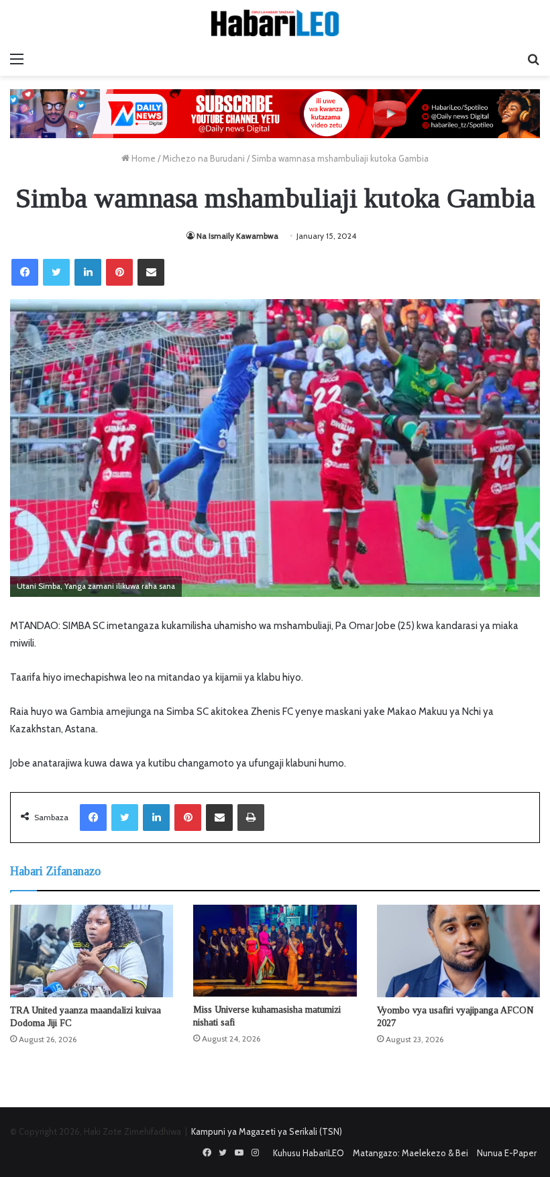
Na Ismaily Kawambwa (237, 236)
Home (142, 158)
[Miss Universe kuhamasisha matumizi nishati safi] (274, 951)
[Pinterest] (119, 272)
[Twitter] (56, 272)
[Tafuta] (533, 59)
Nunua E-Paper (507, 1152)
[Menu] (16, 59)
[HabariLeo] (275, 22)
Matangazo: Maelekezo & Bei (410, 1152)
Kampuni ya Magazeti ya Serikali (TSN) (266, 1131)
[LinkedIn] (87, 272)
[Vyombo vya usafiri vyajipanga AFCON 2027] (458, 951)
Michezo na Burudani (203, 158)
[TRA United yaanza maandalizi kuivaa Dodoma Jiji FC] (91, 951)
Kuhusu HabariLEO (308, 1152)
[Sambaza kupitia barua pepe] (151, 272)
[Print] (250, 817)
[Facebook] (24, 272)
